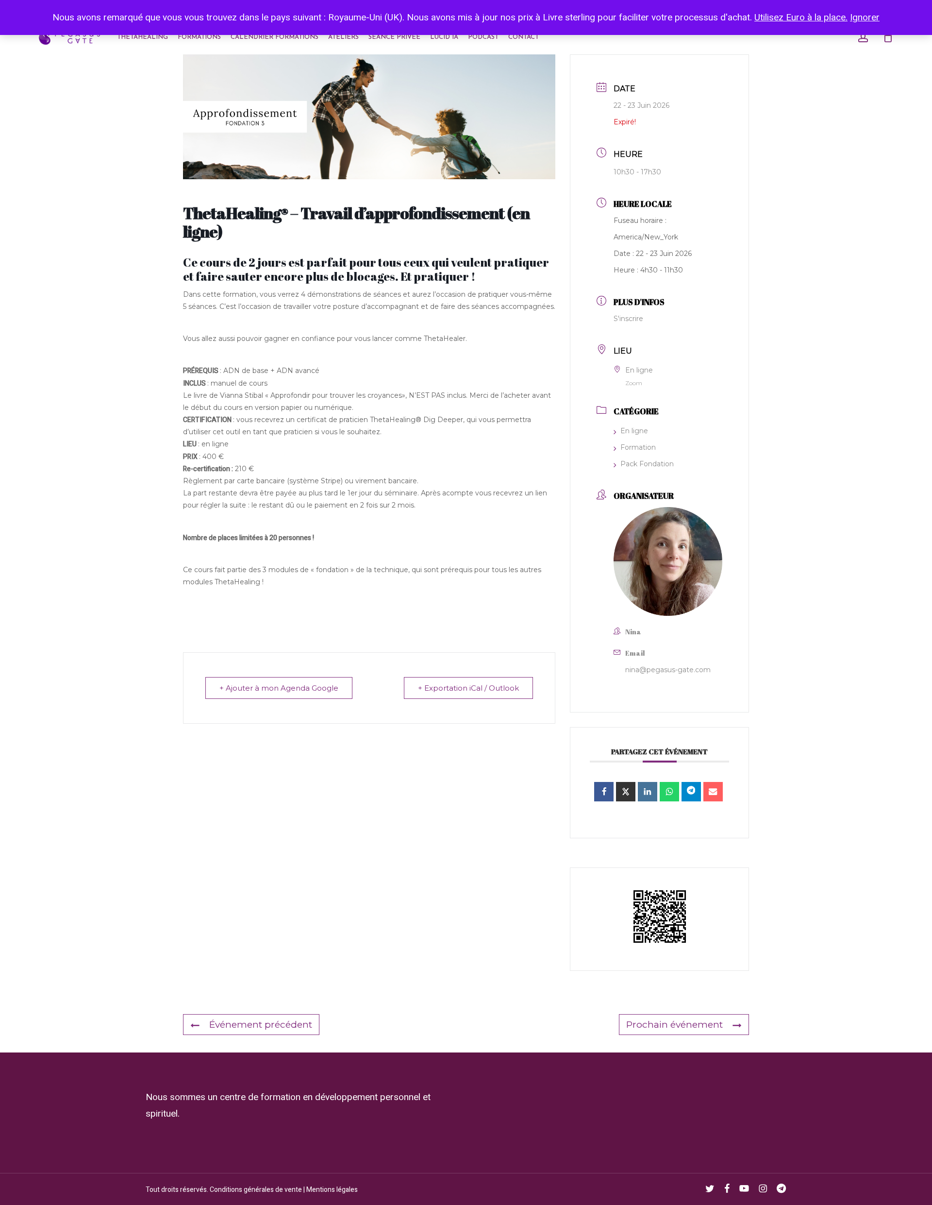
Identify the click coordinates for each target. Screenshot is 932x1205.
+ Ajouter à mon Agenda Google (278, 688)
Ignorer (865, 17)
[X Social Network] (625, 791)
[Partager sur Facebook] (604, 791)
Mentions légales (332, 1190)
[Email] (713, 791)
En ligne (634, 430)
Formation (638, 447)
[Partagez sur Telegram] (691, 791)
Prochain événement (674, 1024)
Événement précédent (260, 1024)
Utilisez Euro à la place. (801, 17)
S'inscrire (628, 318)
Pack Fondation (647, 463)
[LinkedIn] (647, 791)
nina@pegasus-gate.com (668, 669)
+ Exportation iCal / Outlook (468, 688)
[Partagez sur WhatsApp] (669, 791)
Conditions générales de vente (256, 1190)
